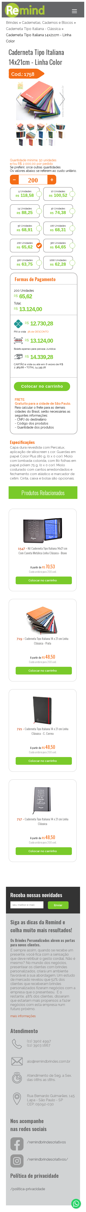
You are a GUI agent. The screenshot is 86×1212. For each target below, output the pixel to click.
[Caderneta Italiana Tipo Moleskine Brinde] (42, 507)
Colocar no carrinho (42, 386)
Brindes (12, 23)
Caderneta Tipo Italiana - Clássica (33, 29)
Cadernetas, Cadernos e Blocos (47, 23)
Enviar (58, 905)
